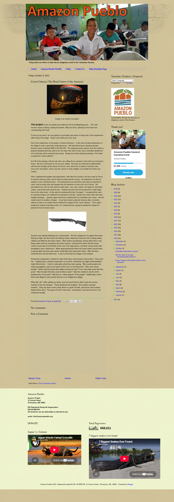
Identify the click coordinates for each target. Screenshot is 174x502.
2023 (116, 199)
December (120, 241)
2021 (116, 206)
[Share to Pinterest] (80, 301)
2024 (116, 196)
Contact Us (80, 68)
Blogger (130, 484)
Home (68, 378)
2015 (116, 228)
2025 (116, 192)
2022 (116, 203)
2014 (116, 231)
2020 (116, 210)
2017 (116, 221)
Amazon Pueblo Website (51, 68)
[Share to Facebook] (78, 301)
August (119, 270)
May (117, 281)
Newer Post (34, 378)
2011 (116, 300)
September (120, 267)
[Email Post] (66, 301)
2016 (116, 224)
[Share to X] (76, 301)
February (119, 291)
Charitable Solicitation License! (126, 251)
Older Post (100, 378)
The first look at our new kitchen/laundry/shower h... (126, 256)
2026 (116, 189)
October (119, 248)
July (117, 274)
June (118, 277)
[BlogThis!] (73, 301)
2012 (116, 238)
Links (68, 68)
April (118, 284)
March (118, 288)
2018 (116, 217)
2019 (116, 214)
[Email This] (71, 301)
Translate (128, 83)
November (120, 245)
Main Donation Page (98, 68)
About (33, 68)
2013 (116, 235)
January (119, 295)
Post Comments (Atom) (47, 383)
